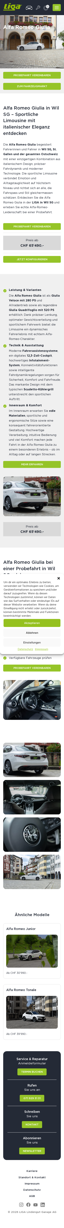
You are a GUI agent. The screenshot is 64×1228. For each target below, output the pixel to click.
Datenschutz (25, 649)
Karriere (32, 1171)
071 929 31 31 (32, 1098)
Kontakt (32, 1124)
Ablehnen (32, 632)
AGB (32, 1196)
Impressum (41, 649)
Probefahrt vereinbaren (32, 75)
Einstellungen (32, 642)
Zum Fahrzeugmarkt (32, 86)
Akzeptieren (32, 622)
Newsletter (32, 1150)
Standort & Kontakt (32, 1177)
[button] (58, 578)
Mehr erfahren (32, 464)
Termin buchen (32, 1071)
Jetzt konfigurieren (32, 259)
